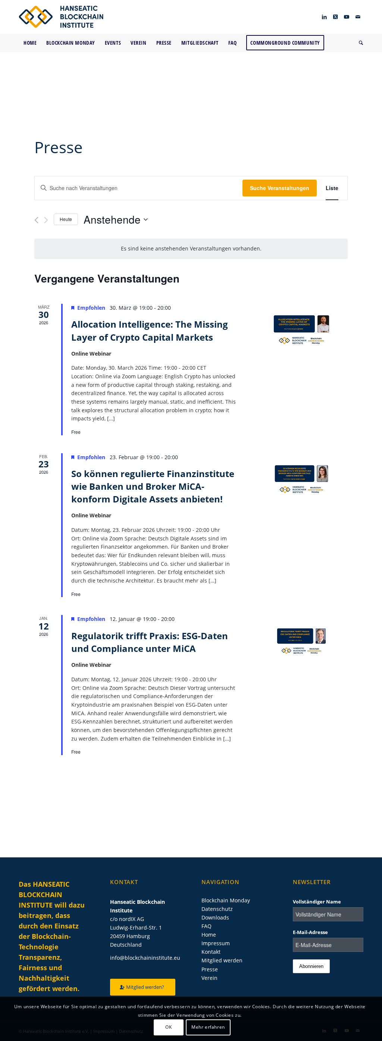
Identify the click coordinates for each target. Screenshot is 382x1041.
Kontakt (210, 951)
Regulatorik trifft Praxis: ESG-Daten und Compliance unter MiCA (149, 642)
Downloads (215, 917)
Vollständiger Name (317, 901)
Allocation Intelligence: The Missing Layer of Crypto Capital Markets (149, 330)
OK (168, 1027)
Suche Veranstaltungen (279, 188)
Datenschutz (217, 908)
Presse (209, 969)
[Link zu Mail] (357, 16)
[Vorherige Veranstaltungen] (36, 220)
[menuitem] (30, 43)
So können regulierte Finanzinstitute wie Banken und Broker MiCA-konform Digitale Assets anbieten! (152, 486)
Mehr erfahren (208, 1027)
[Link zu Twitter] (335, 16)
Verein (209, 977)
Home (208, 934)
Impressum (215, 943)
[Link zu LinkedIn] (324, 16)
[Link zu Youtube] (346, 16)
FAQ (206, 926)
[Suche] (358, 43)
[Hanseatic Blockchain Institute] (61, 17)
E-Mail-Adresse (310, 932)
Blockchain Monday (225, 900)
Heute (66, 219)
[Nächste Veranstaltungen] (46, 220)
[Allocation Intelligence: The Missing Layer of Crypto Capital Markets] (301, 330)
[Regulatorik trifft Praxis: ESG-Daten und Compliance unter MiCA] (301, 641)
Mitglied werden (221, 960)
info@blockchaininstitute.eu (145, 957)
